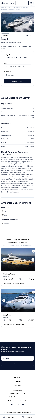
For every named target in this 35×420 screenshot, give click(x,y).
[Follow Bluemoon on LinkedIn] (23, 404)
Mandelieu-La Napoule (8, 10)
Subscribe (17, 364)
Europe (10, 8)
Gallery (5, 36)
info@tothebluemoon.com (17, 397)
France (16, 8)
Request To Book (17, 81)
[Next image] (30, 22)
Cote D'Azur (24, 8)
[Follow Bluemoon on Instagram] (17, 404)
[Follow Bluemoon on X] (12, 404)
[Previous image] (3, 259)
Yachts (3, 8)
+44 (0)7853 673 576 (22, 3)
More (17, 331)
